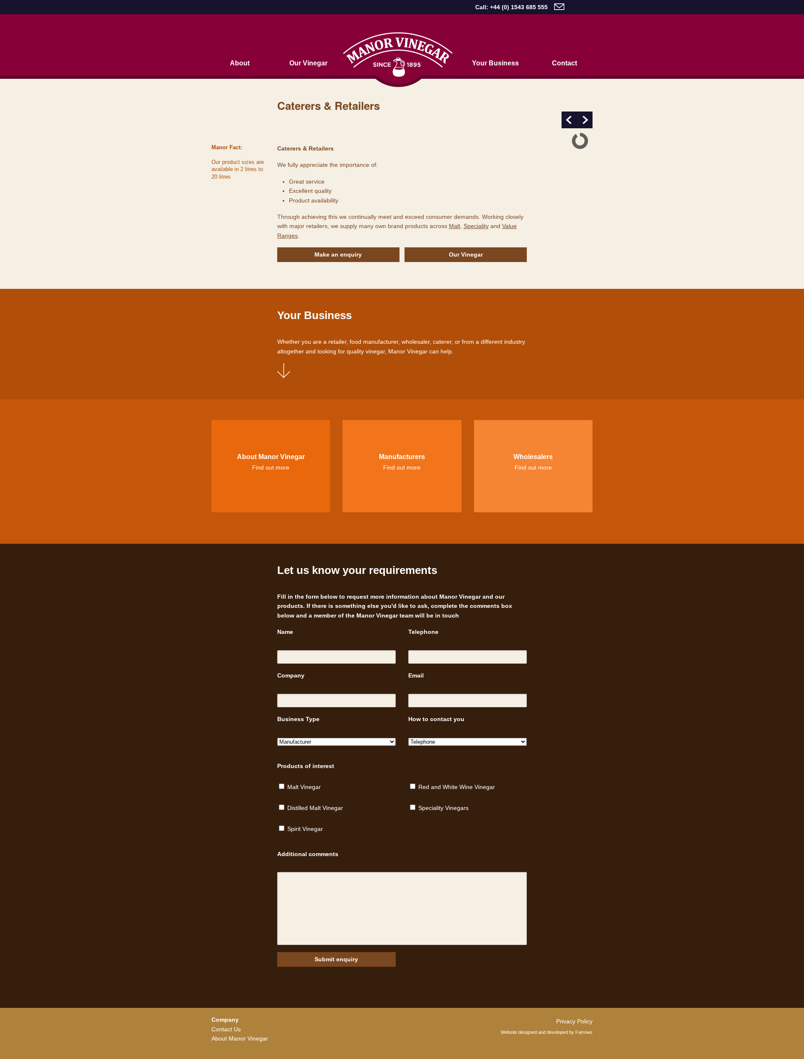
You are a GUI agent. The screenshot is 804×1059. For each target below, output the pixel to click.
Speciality (476, 226)
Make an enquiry (338, 254)
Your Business (495, 63)
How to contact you (436, 719)
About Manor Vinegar (239, 1038)
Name (285, 631)
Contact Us (226, 1029)
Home (398, 59)
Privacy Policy (574, 1021)
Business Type (298, 719)
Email (416, 675)
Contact (564, 63)
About (240, 63)
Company (290, 675)
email (559, 6)
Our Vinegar (308, 63)
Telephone (423, 631)
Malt (454, 226)
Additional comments (307, 854)
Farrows (584, 1032)
